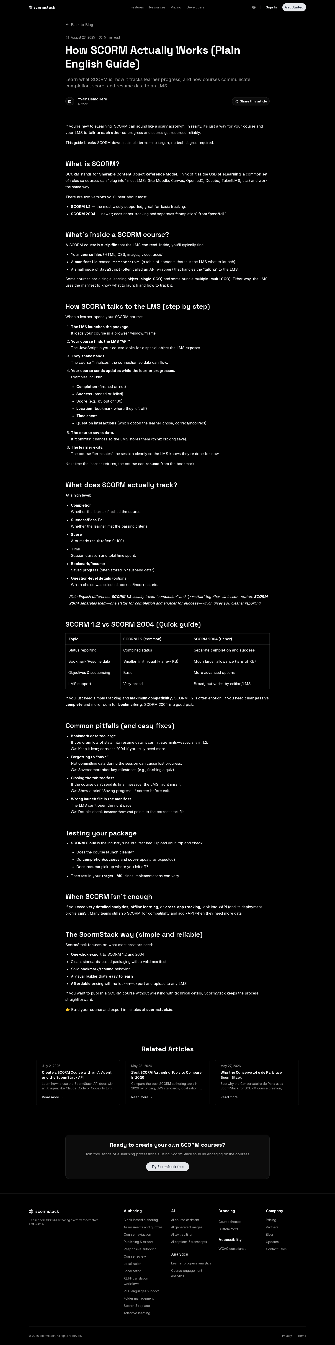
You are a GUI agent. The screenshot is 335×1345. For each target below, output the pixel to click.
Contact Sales (276, 1249)
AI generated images (186, 1227)
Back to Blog (82, 24)
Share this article (253, 101)
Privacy (287, 1335)
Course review (135, 1256)
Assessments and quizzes (143, 1227)
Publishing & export (138, 1242)
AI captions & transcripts (189, 1242)
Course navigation (137, 1234)
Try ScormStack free (168, 1167)
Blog (269, 1234)
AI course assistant (185, 1220)
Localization (133, 1264)
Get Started (294, 7)
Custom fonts (228, 1229)
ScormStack (76, 944)
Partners (272, 1227)
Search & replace (137, 1306)
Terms (301, 1335)
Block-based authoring (141, 1220)
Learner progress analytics (191, 1263)
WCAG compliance (233, 1249)
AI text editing (181, 1234)
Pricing (176, 7)
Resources (157, 7)
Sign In (271, 7)
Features (137, 7)
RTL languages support (141, 1291)
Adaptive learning (137, 1313)
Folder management (139, 1298)
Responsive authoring (140, 1249)
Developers (195, 7)
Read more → (52, 1097)
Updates (272, 1242)
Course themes (230, 1222)
